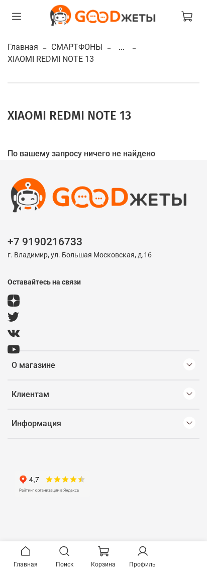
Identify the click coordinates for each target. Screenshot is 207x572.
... (122, 47)
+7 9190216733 (45, 242)
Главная (23, 47)
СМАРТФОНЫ (76, 47)
